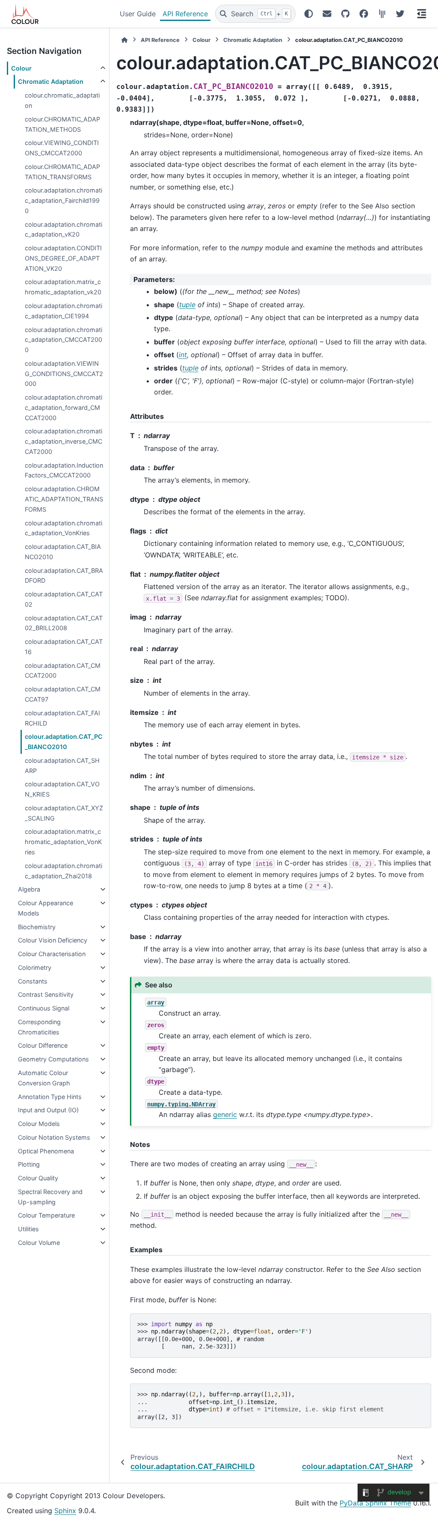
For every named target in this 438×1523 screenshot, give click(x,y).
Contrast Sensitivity (46, 994)
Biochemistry (37, 926)
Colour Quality (38, 1178)
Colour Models (39, 1123)
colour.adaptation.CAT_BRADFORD (64, 575)
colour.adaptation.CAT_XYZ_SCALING (64, 813)
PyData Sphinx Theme (375, 1503)
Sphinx (65, 1510)
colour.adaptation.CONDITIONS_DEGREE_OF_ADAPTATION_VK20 (63, 258)
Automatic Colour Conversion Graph (44, 1078)
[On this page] (421, 13)
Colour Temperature (46, 1215)
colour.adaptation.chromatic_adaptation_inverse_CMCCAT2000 (63, 441)
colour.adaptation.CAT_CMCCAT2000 (63, 670)
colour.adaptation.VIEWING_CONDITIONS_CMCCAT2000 (64, 374)
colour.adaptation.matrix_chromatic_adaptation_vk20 (63, 287)
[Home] (124, 40)
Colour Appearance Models (45, 908)
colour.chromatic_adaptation (62, 100)
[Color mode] (308, 13)
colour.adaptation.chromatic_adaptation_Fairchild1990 (63, 200)
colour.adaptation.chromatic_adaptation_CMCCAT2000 (63, 340)
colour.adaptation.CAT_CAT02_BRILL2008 (64, 623)
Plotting (29, 1164)
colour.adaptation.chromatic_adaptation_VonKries (63, 528)
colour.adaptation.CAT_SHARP (62, 765)
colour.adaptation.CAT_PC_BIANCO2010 (64, 741)
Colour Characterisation (52, 953)
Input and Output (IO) (48, 1110)
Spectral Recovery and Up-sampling (50, 1197)
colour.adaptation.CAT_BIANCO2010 (63, 551)
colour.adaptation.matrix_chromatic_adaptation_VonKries (63, 842)
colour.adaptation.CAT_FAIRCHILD (62, 718)
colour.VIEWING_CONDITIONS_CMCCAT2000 (62, 148)
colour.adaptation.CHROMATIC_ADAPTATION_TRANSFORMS (64, 499)
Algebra (29, 889)
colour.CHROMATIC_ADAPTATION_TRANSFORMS (62, 172)
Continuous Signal (43, 1008)
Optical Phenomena (46, 1151)
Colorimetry (34, 967)
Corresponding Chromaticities (39, 1027)
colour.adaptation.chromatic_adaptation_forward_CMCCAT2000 (63, 407)
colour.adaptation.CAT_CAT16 (64, 646)
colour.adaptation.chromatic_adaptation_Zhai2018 (63, 871)
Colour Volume (39, 1242)
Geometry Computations (53, 1059)
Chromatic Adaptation (50, 81)
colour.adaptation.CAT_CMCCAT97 (63, 694)
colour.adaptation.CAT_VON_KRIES (62, 789)
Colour (21, 68)
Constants (32, 981)
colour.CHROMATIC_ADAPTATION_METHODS (62, 124)
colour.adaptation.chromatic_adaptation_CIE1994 (63, 311)
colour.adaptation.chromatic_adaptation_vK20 (63, 229)
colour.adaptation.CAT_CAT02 (64, 599)
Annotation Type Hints (50, 1096)
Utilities (28, 1229)
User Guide (138, 13)
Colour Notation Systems (54, 1137)
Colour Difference (43, 1045)
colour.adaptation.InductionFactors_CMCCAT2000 (64, 470)
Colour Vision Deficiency (52, 940)
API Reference (185, 13)
